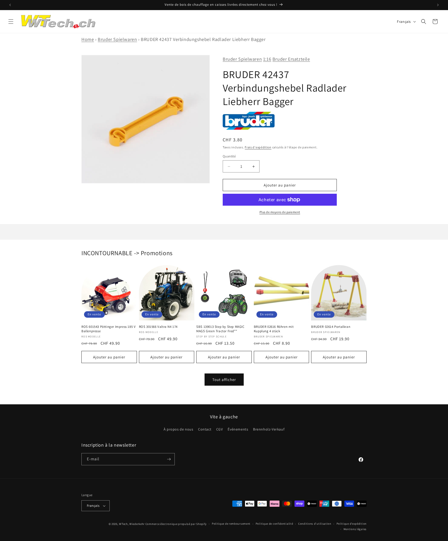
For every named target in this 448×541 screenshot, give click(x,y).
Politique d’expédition (352, 523)
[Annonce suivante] (438, 5)
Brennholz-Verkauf (268, 429)
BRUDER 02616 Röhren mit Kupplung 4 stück (274, 329)
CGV (219, 429)
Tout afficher (224, 379)
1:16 (267, 59)
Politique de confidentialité (274, 523)
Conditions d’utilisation (314, 523)
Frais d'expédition (258, 147)
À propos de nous (178, 429)
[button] (11, 21)
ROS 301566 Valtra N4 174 (158, 327)
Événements (238, 429)
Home (87, 39)
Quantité (229, 156)
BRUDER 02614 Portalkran (330, 327)
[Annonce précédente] (10, 5)
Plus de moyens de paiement (280, 212)
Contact (204, 429)
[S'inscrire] (168, 459)
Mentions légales (355, 529)
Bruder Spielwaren (117, 39)
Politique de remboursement (231, 523)
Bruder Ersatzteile (291, 59)
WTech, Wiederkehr (132, 524)
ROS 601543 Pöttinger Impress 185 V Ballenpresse (108, 329)
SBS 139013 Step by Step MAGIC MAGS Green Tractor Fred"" (220, 329)
